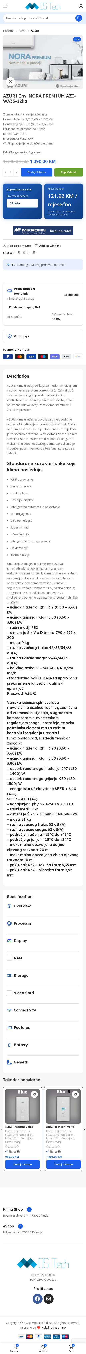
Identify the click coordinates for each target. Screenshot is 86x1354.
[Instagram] (49, 1299)
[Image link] (43, 1263)
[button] (22, 1164)
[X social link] (18, 252)
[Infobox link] (17, 1209)
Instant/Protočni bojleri (19, 1134)
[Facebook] (38, 1299)
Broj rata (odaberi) (17, 196)
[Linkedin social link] (29, 252)
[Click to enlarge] (10, 81)
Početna (8, 31)
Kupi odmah (69, 172)
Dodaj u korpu (37, 172)
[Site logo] (43, 6)
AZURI (35, 31)
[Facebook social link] (14, 252)
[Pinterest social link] (24, 252)
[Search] (78, 18)
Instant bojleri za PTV (17, 1131)
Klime (22, 31)
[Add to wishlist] (34, 1094)
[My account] (81, 6)
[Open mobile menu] (5, 6)
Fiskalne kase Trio (53, 1327)
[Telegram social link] (34, 252)
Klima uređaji (12, 1142)
